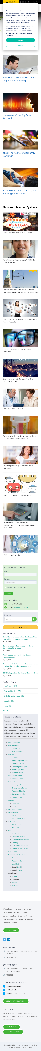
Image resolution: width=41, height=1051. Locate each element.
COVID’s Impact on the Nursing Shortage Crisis (20, 673)
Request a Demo (18, 779)
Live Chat (15, 864)
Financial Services (12, 691)
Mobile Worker (17, 773)
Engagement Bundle (19, 788)
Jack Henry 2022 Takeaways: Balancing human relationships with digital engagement (20, 665)
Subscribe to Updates (20, 858)
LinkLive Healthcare (15, 776)
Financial (15, 827)
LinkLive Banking (14, 782)
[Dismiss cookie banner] (34, 7)
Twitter (14, 882)
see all (5, 710)
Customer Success (15, 809)
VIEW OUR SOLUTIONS (16, 1001)
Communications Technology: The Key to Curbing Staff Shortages (18, 647)
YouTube (15, 885)
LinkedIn (15, 876)
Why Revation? (13, 745)
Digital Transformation (14, 696)
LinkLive (11, 754)
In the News (12, 852)
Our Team (16, 748)
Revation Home (14, 742)
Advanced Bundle (18, 791)
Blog (9, 830)
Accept (20, 40)
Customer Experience (20, 846)
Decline (20, 45)
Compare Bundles (18, 794)
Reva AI (11, 800)
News (8, 706)
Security (9, 701)
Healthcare (10, 686)
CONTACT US (11, 1027)
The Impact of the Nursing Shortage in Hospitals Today (17, 656)
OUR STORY (11, 930)
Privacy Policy (27, 1048)
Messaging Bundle (18, 785)
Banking (15, 806)
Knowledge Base (18, 770)
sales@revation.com (20, 607)
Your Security (17, 751)
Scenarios (12, 821)
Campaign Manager (19, 767)
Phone (19, 870)
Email (19, 867)
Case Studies (13, 812)
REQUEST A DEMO (20, 627)
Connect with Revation (16, 855)
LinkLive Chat (17, 757)
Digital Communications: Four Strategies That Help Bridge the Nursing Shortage (20, 638)
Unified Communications (21, 849)
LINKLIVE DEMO (13, 1032)
